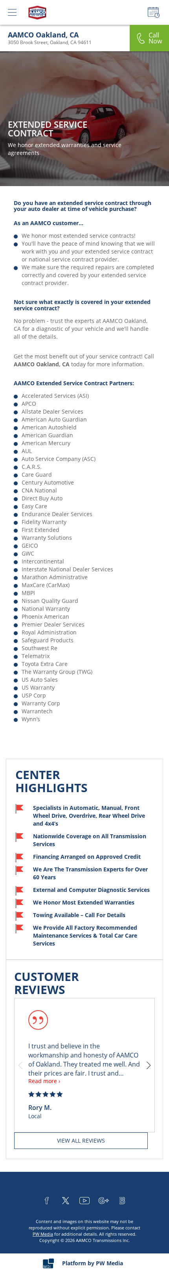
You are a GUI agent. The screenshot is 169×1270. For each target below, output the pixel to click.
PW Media (43, 1234)
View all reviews (81, 1140)
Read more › (44, 1081)
